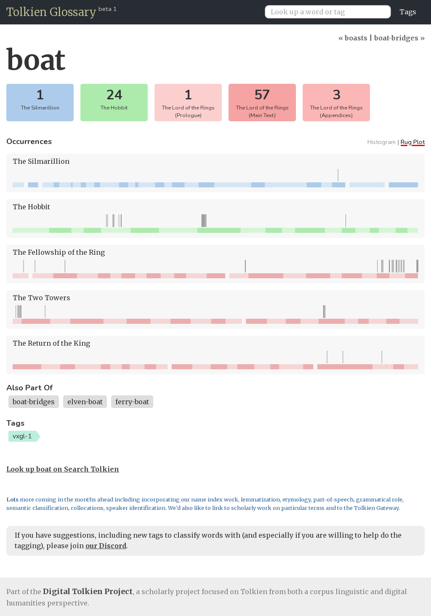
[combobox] (331, 12)
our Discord (105, 545)
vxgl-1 (22, 436)
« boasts (352, 38)
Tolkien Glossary (51, 12)
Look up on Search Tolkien (62, 469)
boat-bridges (34, 401)
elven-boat (85, 401)
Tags (407, 12)
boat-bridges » (399, 38)
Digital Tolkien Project (88, 591)
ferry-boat (132, 401)
